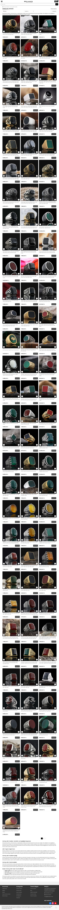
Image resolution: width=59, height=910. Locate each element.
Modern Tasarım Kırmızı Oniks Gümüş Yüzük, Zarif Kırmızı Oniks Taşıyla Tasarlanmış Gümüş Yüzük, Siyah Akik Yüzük (47, 202)
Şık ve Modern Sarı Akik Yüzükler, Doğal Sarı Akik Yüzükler (47, 519)
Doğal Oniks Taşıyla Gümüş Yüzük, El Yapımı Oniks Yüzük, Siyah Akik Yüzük (29, 82)
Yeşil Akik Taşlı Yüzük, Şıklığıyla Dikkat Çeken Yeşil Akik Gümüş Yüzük (47, 471)
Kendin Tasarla (19, 888)
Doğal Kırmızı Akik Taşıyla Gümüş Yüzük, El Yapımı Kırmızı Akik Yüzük (10, 566)
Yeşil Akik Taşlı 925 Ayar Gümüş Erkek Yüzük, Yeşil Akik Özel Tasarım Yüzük (47, 543)
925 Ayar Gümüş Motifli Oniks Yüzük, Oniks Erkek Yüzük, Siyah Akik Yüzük (28, 277)
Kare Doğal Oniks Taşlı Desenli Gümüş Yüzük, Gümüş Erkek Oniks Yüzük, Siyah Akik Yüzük (29, 227)
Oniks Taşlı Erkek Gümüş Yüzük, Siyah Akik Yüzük (47, 107)
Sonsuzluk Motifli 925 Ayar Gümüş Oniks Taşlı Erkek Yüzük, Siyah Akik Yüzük (11, 34)
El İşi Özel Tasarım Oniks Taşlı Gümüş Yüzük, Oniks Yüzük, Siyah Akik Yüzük (29, 155)
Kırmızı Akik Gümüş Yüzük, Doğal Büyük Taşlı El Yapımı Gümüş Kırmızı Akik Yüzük (47, 806)
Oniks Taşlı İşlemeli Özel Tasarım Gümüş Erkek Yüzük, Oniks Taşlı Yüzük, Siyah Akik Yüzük (28, 252)
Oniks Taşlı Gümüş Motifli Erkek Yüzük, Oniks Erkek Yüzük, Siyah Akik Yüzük (11, 203)
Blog (31, 890)
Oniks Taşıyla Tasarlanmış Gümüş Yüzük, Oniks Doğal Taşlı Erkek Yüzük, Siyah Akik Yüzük (10, 106)
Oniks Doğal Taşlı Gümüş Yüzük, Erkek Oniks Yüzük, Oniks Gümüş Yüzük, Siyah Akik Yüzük (29, 301)
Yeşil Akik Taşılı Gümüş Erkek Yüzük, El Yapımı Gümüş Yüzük (11, 590)
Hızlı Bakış (18, 31)
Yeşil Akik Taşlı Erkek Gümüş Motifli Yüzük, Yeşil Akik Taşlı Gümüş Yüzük (47, 734)
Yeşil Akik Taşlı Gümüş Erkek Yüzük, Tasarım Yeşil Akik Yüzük (29, 495)
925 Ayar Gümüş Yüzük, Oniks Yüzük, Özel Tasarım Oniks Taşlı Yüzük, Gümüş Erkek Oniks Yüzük (11, 399)
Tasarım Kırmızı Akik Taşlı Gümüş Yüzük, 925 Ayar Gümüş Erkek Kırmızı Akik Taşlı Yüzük (29, 638)
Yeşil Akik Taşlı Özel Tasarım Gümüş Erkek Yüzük (10, 424)
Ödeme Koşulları (33, 895)
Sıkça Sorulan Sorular (6, 894)
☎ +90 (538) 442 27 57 (48, 892)
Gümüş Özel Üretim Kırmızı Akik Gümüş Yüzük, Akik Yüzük (29, 58)
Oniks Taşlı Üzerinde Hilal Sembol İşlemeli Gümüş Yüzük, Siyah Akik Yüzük (28, 711)
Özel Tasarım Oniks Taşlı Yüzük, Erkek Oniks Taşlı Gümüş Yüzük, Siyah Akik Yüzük (11, 252)
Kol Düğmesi (18, 895)
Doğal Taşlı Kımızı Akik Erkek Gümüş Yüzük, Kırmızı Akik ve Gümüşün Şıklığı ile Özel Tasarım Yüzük (29, 806)
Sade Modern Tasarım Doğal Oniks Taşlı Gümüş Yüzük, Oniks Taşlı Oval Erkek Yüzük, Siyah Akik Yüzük (11, 227)
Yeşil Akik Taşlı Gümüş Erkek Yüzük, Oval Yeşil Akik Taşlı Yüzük (11, 495)
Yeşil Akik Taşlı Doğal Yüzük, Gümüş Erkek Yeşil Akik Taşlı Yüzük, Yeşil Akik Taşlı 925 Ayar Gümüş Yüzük (29, 350)
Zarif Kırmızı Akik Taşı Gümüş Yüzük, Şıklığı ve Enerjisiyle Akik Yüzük (47, 782)
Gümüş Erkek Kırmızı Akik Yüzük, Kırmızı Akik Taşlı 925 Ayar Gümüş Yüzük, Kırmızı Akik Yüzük (47, 374)
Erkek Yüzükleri (19, 892)
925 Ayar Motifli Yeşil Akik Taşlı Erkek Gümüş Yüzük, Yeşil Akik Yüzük (47, 495)
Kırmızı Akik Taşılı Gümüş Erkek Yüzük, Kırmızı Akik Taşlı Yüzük (11, 687)
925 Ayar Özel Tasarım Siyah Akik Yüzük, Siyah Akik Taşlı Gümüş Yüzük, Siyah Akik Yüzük (47, 277)
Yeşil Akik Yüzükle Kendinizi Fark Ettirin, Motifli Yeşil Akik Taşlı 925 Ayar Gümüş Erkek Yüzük (29, 663)
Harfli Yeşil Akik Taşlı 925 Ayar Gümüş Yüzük (11, 350)
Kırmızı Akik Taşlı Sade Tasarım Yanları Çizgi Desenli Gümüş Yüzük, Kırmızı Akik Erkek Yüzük (29, 614)
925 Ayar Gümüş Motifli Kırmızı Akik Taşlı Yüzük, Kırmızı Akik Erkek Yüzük (46, 614)
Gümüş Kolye (18, 894)
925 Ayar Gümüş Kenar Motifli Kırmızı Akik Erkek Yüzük (28, 758)
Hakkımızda (4, 888)
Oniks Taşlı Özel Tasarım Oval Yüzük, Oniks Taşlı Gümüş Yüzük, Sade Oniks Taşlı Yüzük (29, 131)
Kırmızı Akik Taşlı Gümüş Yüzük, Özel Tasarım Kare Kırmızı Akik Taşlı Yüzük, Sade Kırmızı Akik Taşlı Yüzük (47, 82)
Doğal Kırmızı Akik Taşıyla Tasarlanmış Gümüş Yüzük (47, 758)
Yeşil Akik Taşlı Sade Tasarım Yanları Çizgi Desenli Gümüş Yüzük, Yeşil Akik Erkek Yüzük (11, 543)
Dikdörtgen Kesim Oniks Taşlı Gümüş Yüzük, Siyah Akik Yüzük (47, 687)
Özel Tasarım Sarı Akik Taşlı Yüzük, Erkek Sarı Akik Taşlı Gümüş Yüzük (11, 614)
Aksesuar (18, 897)
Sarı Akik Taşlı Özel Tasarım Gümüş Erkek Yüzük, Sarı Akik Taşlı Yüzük (46, 566)
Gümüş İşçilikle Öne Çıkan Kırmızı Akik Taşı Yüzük (29, 782)
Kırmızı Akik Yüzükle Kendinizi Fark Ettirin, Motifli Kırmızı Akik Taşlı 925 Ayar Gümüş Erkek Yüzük (47, 663)
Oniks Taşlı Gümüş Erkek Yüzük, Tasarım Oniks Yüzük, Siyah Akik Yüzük (29, 325)
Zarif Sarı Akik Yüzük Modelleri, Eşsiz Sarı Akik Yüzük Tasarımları (29, 519)
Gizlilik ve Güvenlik (33, 892)
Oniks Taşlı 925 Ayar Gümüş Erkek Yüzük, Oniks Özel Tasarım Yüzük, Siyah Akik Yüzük (11, 155)
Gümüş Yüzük (18, 890)
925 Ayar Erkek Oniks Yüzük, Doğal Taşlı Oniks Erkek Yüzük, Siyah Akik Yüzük (47, 301)
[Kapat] (56, 907)
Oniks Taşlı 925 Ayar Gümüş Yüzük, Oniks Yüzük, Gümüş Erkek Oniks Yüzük (10, 325)
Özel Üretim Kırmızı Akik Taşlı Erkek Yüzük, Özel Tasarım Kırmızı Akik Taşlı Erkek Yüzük (10, 638)
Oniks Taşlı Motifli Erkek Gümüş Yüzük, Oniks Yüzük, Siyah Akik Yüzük (29, 590)
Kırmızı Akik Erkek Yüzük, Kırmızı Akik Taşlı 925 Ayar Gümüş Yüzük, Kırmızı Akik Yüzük (47, 424)
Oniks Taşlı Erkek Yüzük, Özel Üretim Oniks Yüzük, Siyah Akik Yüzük (10, 301)
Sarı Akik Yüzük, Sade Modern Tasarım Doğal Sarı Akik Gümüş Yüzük (29, 543)
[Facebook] (50, 903)
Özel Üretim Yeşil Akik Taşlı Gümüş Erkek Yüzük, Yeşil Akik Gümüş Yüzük (10, 471)
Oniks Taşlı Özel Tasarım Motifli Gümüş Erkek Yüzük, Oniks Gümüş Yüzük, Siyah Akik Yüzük (11, 131)
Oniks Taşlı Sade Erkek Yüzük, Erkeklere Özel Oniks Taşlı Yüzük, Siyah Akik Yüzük (29, 566)
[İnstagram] (53, 903)
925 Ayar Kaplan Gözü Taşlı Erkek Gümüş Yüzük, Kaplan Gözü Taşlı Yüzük (46, 711)
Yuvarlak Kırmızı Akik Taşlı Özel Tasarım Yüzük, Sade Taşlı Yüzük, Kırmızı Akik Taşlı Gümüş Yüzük (11, 831)
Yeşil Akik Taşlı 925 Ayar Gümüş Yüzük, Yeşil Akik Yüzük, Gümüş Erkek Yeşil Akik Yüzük (29, 375)
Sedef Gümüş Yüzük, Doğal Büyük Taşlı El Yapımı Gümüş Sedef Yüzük (10, 375)
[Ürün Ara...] (56, 4)
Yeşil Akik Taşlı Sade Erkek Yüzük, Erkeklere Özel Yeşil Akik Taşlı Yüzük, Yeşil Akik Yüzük (47, 155)
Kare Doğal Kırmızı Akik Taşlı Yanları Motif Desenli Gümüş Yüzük (28, 424)
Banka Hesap (4, 895)
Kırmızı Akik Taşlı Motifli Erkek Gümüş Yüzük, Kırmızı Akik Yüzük (47, 590)
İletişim (3, 890)
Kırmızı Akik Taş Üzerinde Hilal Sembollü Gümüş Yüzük (10, 711)
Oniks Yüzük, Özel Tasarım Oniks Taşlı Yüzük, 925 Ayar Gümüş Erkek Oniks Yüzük (29, 447)
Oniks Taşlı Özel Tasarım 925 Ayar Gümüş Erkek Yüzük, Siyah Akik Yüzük (28, 34)
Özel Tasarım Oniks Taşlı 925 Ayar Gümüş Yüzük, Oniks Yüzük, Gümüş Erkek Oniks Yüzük (47, 350)
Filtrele (5, 11)
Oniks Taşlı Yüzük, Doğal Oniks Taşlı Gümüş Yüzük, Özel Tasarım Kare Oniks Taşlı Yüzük (29, 107)
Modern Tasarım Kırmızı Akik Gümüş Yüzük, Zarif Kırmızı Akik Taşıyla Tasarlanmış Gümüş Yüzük (11, 806)
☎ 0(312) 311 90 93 (47, 894)
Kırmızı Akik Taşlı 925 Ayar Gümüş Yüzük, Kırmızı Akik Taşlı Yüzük (28, 687)
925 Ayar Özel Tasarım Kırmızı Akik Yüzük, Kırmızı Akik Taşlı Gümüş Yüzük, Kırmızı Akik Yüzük (10, 276)
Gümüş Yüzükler (6, 6)
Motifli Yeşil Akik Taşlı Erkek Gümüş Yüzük (28, 471)
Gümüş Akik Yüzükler (13, 6)
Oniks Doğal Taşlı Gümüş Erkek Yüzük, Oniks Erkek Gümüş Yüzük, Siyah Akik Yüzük (29, 203)
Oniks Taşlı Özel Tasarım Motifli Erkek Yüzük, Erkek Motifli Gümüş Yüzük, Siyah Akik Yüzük (11, 82)
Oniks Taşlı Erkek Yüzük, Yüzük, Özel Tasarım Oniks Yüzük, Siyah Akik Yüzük (47, 58)
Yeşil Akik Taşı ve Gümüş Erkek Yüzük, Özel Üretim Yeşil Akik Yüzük (47, 447)
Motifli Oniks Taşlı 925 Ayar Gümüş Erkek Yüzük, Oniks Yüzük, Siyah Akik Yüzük (46, 131)
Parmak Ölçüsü (33, 888)
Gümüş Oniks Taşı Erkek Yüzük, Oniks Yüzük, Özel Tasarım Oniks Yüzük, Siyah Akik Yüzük (11, 178)
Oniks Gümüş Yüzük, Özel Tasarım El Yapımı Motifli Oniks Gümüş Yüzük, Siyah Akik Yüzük (47, 252)
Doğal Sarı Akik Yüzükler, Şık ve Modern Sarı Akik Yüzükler (11, 519)
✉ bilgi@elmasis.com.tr (48, 896)
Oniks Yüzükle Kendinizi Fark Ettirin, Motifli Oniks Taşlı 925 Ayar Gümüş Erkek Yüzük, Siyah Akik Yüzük (10, 662)
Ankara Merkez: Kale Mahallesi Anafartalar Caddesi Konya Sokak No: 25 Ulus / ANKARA (50, 890)
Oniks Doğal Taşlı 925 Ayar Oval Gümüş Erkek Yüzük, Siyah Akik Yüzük (29, 178)
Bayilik (3, 892)
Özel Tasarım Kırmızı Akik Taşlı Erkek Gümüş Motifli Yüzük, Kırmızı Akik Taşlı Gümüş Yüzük (29, 734)
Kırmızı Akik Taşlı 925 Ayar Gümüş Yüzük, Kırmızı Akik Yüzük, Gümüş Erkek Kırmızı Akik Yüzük (47, 325)
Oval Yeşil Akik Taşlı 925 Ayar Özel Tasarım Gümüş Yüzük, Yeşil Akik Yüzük (47, 227)
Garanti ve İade (33, 894)
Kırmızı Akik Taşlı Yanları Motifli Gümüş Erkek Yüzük (11, 758)
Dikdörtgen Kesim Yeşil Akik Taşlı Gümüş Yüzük (46, 34)
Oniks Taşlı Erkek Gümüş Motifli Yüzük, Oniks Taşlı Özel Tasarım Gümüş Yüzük (11, 734)
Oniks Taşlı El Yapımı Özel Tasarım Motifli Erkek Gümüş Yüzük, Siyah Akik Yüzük (46, 178)
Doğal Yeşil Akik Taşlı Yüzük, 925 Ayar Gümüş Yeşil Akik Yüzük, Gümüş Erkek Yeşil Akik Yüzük (11, 447)
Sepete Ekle (17, 37)
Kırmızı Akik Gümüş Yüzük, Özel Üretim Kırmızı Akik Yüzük (11, 58)
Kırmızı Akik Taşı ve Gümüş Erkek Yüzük (10, 781)
